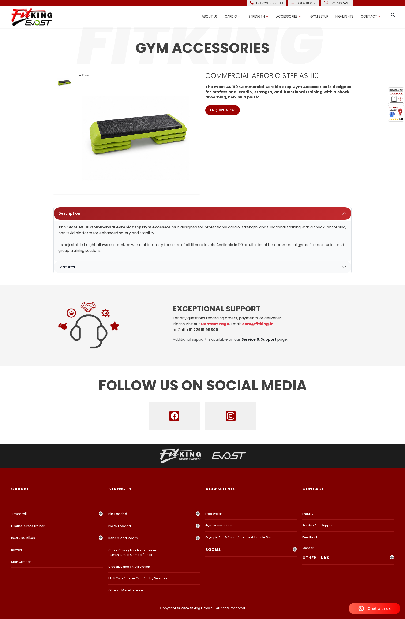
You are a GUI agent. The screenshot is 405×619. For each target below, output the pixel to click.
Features (66, 267)
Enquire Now (222, 110)
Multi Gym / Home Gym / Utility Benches (137, 578)
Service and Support (318, 525)
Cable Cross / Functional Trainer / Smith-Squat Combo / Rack (132, 552)
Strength (256, 16)
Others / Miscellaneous (125, 590)
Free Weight (214, 513)
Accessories (287, 16)
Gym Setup (319, 16)
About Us (210, 16)
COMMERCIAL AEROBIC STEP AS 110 (262, 76)
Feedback (310, 537)
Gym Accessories (218, 525)
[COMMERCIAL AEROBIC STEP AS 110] (64, 82)
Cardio (231, 16)
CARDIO (20, 489)
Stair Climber (21, 561)
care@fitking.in (258, 324)
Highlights (344, 16)
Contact (369, 16)
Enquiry (307, 513)
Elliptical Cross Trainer (28, 526)
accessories (220, 489)
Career (308, 548)
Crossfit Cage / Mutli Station (129, 566)
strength (119, 489)
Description (69, 213)
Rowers (17, 550)
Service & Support (258, 339)
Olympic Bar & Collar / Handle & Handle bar (238, 537)
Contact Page (215, 324)
